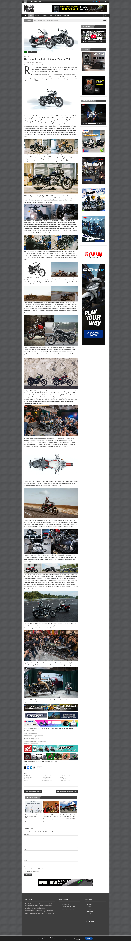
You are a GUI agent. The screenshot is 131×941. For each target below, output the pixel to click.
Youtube (89, 909)
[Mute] (101, 41)
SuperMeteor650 (64, 64)
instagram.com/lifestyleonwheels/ (36, 736)
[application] (93, 36)
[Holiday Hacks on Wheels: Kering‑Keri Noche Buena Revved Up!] (51, 806)
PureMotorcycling (46, 64)
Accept (88, 938)
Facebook (89, 904)
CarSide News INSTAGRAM (68, 906)
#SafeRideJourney (31, 730)
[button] (32, 534)
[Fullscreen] (103, 41)
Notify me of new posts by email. (32, 871)
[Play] (83, 41)
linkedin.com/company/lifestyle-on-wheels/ (37, 741)
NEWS (30, 15)
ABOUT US (66, 15)
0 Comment (39, 62)
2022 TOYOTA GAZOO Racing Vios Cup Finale (66, 791)
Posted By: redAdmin (29, 62)
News (25, 51)
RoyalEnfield (52, 64)
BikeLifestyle (27, 64)
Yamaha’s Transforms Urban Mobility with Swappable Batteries (32, 816)
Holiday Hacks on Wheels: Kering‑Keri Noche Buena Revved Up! (51, 816)
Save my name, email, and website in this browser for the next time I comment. (42, 866)
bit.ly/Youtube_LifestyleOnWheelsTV (35, 743)
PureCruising (40, 64)
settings (78, 939)
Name (25, 849)
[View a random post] (105, 15)
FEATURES (37, 15)
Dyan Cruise (55, 819)
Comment (26, 834)
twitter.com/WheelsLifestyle (33, 738)
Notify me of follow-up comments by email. (34, 868)
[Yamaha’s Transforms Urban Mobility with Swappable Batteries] (33, 806)
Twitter (89, 906)
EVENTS (45, 15)
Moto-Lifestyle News (32, 51)
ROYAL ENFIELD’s (38, 728)
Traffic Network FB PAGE (68, 909)
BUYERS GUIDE (57, 15)
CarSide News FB (66, 904)
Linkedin (89, 914)
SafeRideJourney (58, 64)
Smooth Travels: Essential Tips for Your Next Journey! (45, 20)
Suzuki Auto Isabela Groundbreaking (33, 791)
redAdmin (38, 819)
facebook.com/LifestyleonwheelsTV (35, 735)
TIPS (51, 15)
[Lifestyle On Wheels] (26, 15)
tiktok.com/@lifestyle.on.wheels (34, 740)
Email (25, 855)
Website (25, 860)
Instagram (90, 911)
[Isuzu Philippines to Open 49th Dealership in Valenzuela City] (68, 806)
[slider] (92, 123)
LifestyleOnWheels (33, 64)
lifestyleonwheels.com (32, 733)
